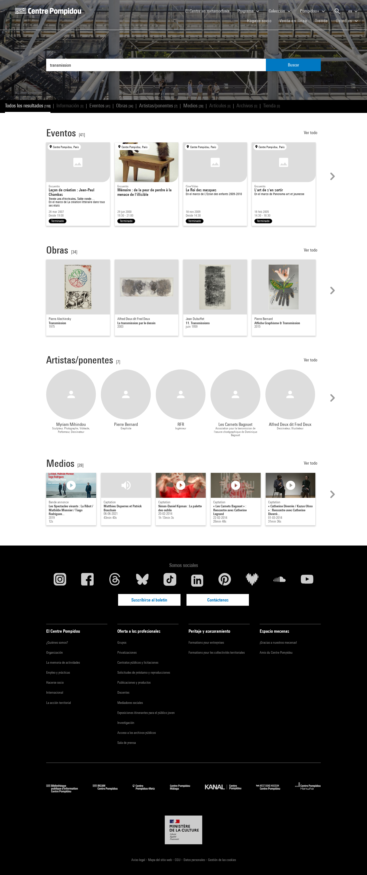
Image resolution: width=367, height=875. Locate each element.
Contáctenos (217, 599)
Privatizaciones (127, 652)
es (350, 10)
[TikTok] (170, 580)
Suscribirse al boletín (149, 599)
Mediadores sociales (130, 703)
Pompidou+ (310, 10)
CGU (178, 860)
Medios (193, 105)
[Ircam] (109, 791)
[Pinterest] (224, 580)
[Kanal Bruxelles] (227, 791)
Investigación (125, 723)
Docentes (123, 692)
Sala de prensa (126, 743)
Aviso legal (138, 860)
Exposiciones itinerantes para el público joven (146, 713)
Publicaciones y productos (134, 682)
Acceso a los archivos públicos (136, 733)
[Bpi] (65, 791)
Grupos (121, 642)
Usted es (344, 20)
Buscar (293, 64)
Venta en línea (293, 20)
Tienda (323, 20)
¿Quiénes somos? (57, 642)
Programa (246, 10)
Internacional (54, 692)
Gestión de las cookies (222, 860)
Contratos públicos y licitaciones (137, 662)
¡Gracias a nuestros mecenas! (278, 642)
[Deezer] (252, 580)
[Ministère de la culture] (183, 830)
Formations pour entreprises (206, 642)
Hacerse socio (55, 682)
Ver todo (311, 132)
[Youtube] (307, 580)
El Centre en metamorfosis (209, 10)
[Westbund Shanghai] (272, 791)
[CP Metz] (147, 791)
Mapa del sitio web (160, 860)
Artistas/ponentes (158, 105)
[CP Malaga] (183, 791)
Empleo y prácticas (58, 672)
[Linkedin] (197, 580)
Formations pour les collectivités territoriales (216, 652)
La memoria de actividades (63, 662)
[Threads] (115, 580)
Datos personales (195, 860)
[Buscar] (337, 11)
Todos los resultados (27, 105)
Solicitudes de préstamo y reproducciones (143, 672)
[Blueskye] (142, 580)
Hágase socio (261, 20)
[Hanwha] (308, 791)
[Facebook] (87, 580)
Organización (54, 652)
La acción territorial (58, 703)
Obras (124, 105)
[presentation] (332, 176)
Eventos (99, 105)
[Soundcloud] (279, 580)
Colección (277, 10)
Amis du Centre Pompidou (276, 652)
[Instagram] (60, 580)
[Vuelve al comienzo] (355, 863)
